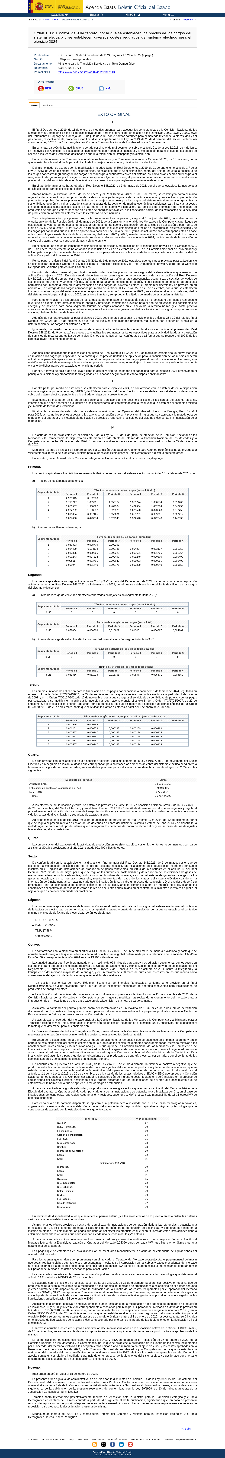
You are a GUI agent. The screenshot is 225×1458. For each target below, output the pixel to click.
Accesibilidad (98, 1439)
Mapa (72, 1439)
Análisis (48, 105)
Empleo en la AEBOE (186, 1439)
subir (188, 1428)
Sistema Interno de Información (145, 1439)
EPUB (79, 88)
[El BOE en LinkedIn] (121, 1446)
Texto (34, 105)
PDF (48, 88)
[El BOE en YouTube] (130, 1446)
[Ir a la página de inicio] (128, 7)
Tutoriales (168, 1439)
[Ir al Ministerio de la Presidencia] (55, 6)
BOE (56, 19)
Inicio (47, 19)
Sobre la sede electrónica (53, 1439)
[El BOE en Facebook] (112, 1446)
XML (108, 88)
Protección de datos (117, 1439)
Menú (166, 14)
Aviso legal (83, 1439)
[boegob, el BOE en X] (103, 1446)
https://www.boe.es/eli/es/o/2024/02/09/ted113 (86, 72)
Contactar (33, 1439)
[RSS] (94, 1446)
